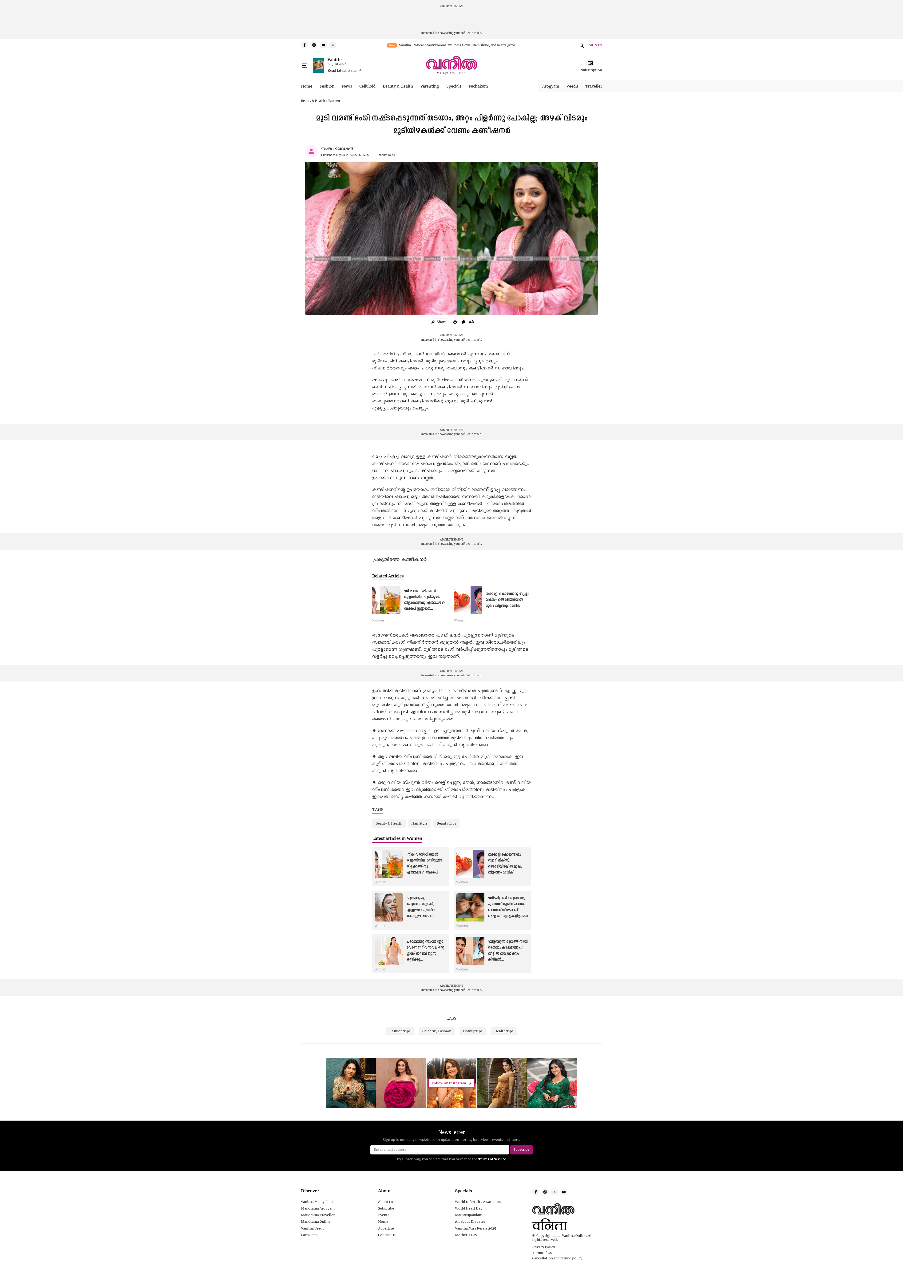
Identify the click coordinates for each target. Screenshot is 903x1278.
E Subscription (590, 70)
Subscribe (386, 1208)
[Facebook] (304, 44)
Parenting (429, 86)
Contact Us (387, 1235)
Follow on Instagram (449, 1083)
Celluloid (367, 86)
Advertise (386, 1228)
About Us (385, 1202)
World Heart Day (468, 1208)
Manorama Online (315, 1221)
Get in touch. (474, 33)
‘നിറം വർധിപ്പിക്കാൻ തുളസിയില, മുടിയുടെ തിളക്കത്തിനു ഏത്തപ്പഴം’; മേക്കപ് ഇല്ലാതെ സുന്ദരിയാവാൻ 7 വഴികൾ (424, 603)
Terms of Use (543, 1253)
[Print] (455, 321)
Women (334, 101)
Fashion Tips (400, 1031)
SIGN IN (595, 45)
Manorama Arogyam (318, 1208)
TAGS (451, 1018)
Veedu (572, 86)
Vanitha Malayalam (317, 1202)
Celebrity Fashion (436, 1031)
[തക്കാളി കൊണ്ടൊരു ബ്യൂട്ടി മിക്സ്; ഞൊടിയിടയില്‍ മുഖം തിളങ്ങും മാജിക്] (468, 600)
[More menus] (304, 65)
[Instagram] (313, 44)
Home (306, 86)
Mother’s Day (466, 1235)
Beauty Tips (473, 1031)
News (347, 86)
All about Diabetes (470, 1221)
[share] (439, 321)
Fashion (327, 86)
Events (383, 1215)
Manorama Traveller (318, 1215)
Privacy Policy (543, 1247)
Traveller (593, 86)
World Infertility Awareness (478, 1202)
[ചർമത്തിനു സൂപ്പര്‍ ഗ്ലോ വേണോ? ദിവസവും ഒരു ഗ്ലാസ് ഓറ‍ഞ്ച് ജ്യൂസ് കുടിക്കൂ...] (389, 951)
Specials (453, 86)
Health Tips (504, 1031)
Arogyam (550, 86)
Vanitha (335, 59)
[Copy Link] (463, 321)
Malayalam (445, 73)
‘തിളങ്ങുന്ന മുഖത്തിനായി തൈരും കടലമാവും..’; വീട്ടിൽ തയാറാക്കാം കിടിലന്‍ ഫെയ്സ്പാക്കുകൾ (508, 953)
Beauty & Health (398, 86)
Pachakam (478, 86)
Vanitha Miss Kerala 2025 (475, 1228)
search (581, 45)
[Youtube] (323, 44)
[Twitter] (332, 44)
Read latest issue (342, 70)
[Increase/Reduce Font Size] (471, 321)
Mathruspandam (468, 1215)
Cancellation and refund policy (557, 1258)
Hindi (462, 73)
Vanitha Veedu (313, 1228)
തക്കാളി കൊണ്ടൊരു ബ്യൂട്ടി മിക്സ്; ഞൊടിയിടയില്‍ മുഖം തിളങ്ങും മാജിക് (507, 599)
